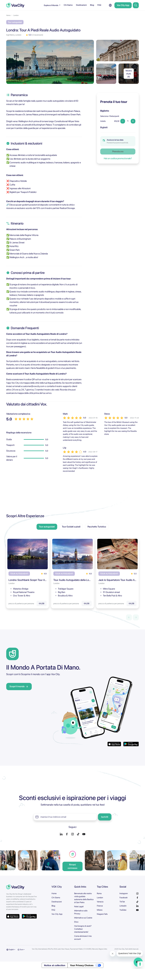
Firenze (100, 906)
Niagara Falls (102, 914)
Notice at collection (54, 965)
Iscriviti (104, 817)
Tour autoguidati (47, 526)
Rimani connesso (72, 866)
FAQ (99, 5)
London (16, 15)
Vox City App (123, 5)
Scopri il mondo (17, 686)
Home (8, 15)
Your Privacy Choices (81, 965)
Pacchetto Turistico (97, 526)
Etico (76, 922)
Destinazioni (81, 5)
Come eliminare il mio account (83, 937)
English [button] (11, 950)
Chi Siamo (68, 5)
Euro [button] (21, 950)
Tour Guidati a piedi (71, 526)
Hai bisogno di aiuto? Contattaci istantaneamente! (82, 929)
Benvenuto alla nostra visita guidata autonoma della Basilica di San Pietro (83, 897)
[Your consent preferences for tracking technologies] (140, 964)
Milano (99, 910)
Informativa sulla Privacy (80, 912)
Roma (99, 893)
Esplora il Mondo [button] (51, 5)
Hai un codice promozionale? (118, 158)
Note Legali (79, 906)
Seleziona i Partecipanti (109, 116)
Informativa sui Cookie (83, 918)
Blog (92, 5)
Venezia (100, 901)
